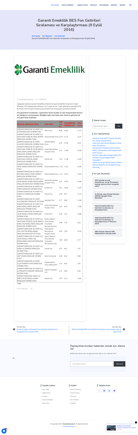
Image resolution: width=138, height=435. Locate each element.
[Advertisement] (50, 304)
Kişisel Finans (82, 5)
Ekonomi (93, 5)
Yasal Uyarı (46, 403)
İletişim (122, 5)
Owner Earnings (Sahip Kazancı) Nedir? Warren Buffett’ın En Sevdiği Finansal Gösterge (107, 164)
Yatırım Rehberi (76, 389)
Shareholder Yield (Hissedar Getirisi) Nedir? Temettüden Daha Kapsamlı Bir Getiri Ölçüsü (106, 150)
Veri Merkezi (104, 5)
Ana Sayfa (55, 5)
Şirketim (114, 5)
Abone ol (119, 364)
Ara (118, 126)
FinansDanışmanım (69, 426)
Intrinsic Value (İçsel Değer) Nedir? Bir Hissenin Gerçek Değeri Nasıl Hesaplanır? (106, 157)
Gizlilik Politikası (47, 399)
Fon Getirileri (23, 289)
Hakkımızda (46, 393)
